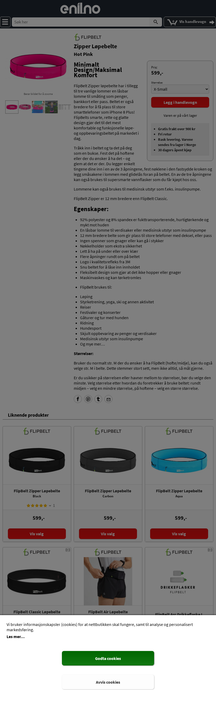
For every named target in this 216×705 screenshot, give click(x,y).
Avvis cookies (108, 682)
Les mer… (16, 636)
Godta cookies (108, 658)
